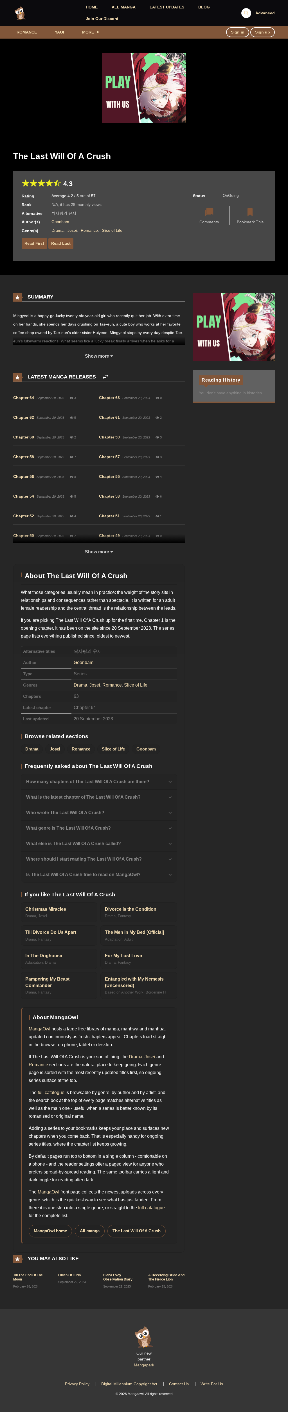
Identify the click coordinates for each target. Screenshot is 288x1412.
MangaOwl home (50, 1231)
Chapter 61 (109, 417)
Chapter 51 (109, 516)
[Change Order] (105, 377)
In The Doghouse (43, 955)
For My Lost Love (123, 955)
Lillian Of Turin (69, 1275)
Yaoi (59, 32)
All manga (90, 1231)
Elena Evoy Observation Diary (117, 1277)
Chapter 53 (109, 496)
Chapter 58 (23, 457)
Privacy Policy (77, 1384)
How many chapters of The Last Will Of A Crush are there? (87, 781)
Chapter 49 (109, 535)
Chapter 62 (23, 417)
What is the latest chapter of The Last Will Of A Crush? (83, 797)
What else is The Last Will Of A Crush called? (73, 843)
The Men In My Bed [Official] (134, 932)
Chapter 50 (23, 535)
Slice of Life (112, 230)
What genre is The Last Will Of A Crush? (68, 828)
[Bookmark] (250, 213)
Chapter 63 (109, 397)
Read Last (61, 243)
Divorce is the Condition (130, 909)
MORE (88, 32)
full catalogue (51, 1092)
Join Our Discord (102, 18)
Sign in (237, 32)
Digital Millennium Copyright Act (129, 1384)
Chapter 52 (23, 516)
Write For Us (212, 1384)
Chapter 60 (23, 437)
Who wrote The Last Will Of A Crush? (65, 812)
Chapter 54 (23, 496)
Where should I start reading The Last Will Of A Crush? (84, 859)
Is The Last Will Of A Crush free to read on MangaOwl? (83, 874)
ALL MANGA (124, 7)
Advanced (265, 13)
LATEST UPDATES (167, 7)
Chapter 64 (23, 397)
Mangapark (144, 1365)
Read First (34, 243)
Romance (27, 32)
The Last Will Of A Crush (136, 1231)
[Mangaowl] (20, 12)
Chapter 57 (109, 457)
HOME (92, 7)
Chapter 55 (109, 476)
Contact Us (179, 1384)
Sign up (262, 32)
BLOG (204, 7)
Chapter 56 (23, 476)
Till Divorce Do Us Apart (50, 932)
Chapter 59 (109, 437)
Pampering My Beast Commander (47, 982)
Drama (57, 230)
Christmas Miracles (45, 909)
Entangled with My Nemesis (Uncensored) (134, 982)
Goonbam (60, 221)
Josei (72, 230)
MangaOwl (39, 1028)
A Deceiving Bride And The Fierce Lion (166, 1277)
